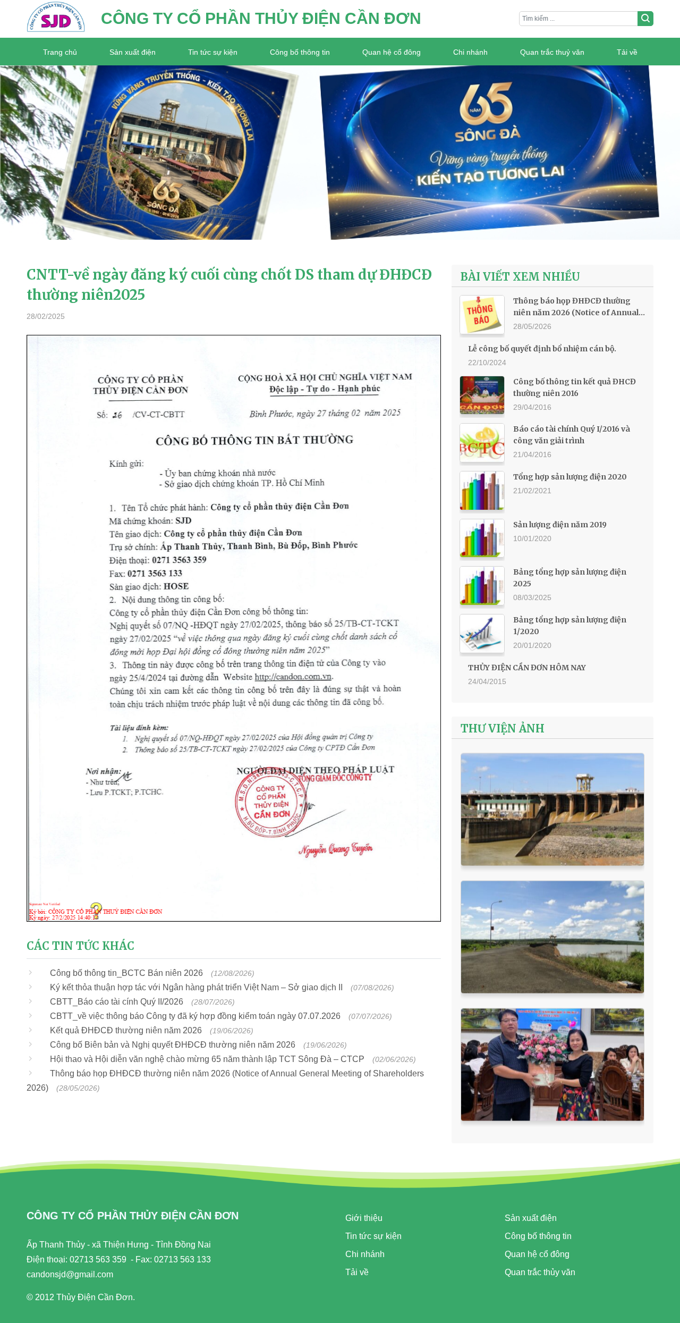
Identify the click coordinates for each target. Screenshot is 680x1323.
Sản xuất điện (132, 52)
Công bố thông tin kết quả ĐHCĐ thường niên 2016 (574, 387)
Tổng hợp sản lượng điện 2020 (570, 477)
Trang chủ (60, 52)
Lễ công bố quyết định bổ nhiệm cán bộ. (542, 348)
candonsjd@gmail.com (70, 1274)
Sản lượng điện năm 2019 (560, 524)
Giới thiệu (363, 1218)
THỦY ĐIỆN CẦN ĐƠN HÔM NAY (527, 667)
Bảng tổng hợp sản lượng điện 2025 (569, 577)
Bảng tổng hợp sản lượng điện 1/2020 (569, 625)
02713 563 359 (98, 1259)
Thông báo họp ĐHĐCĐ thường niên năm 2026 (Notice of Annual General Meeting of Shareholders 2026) (578, 307)
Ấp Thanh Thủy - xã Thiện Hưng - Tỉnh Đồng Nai (119, 1244)
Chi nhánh (470, 52)
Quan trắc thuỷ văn (552, 52)
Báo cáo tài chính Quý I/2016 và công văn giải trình (571, 434)
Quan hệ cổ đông (391, 52)
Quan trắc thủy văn (540, 1272)
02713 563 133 (182, 1259)
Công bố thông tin (300, 52)
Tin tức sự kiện (212, 52)
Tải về (627, 52)
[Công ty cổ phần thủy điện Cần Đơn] (56, 19)
